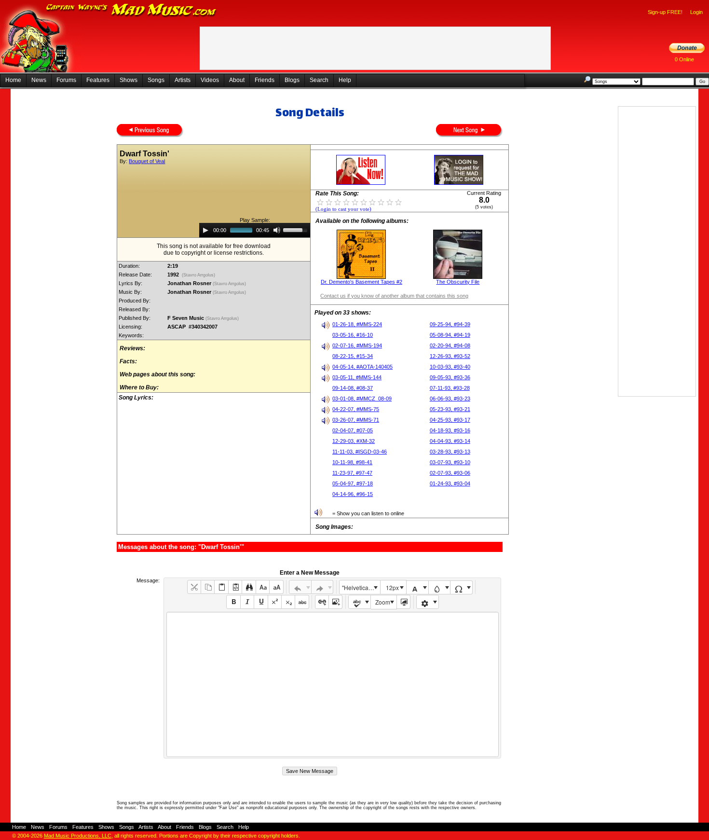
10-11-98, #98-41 (352, 462)
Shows (128, 80)
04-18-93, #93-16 (450, 430)
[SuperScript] (274, 601)
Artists (183, 80)
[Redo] (322, 586)
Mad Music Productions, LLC (77, 836)
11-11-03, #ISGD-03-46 (359, 451)
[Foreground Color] (417, 587)
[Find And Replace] (248, 586)
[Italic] (247, 601)
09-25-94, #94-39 (450, 324)
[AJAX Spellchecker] (359, 601)
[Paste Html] (235, 586)
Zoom (382, 602)
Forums (66, 80)
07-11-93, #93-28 (450, 388)
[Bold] (233, 601)
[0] (320, 201)
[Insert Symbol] (461, 587)
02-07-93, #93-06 (450, 473)
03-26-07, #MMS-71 (355, 420)
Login (696, 12)
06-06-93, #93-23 (450, 398)
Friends (264, 80)
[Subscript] (288, 601)
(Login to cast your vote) (343, 209)
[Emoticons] (427, 601)
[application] (254, 230)
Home (13, 80)
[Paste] (221, 586)
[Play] (205, 230)
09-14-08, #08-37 (352, 388)
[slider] (296, 229)
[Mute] (277, 230)
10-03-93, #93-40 (450, 367)
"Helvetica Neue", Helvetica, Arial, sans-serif (361, 587)
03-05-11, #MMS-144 (357, 377)
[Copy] (207, 586)
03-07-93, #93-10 (450, 462)
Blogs (292, 80)
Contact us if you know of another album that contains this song (394, 296)
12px (392, 587)
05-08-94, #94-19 (450, 335)
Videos (210, 80)
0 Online (684, 59)
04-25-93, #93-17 (450, 420)
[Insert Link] (321, 601)
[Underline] (260, 601)
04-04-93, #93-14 (450, 441)
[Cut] (194, 586)
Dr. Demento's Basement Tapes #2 (361, 282)
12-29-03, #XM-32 (353, 441)
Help (345, 80)
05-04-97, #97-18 (352, 483)
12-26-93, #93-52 (450, 356)
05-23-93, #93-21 (450, 409)
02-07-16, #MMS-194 (357, 345)
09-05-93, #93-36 (450, 377)
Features (97, 80)
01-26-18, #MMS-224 (357, 324)
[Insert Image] (335, 601)
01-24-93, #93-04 (450, 483)
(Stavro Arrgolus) (198, 275)
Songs (156, 80)
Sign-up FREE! (665, 12)
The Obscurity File (457, 282)
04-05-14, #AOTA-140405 (362, 367)
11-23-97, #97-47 (352, 473)
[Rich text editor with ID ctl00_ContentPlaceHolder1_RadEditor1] (332, 684)
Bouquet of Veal (147, 161)
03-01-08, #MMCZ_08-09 (362, 398)
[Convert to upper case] (276, 586)
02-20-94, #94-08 (450, 345)
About (237, 80)
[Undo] (300, 586)
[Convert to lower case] (262, 586)
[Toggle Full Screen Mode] (403, 601)
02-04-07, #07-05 (352, 430)
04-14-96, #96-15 (352, 494)
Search (319, 80)
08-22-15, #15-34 (352, 356)
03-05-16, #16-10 (352, 335)
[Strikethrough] (301, 601)
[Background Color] (439, 587)
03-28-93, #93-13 (450, 451)
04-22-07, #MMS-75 (355, 409)
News (38, 80)
